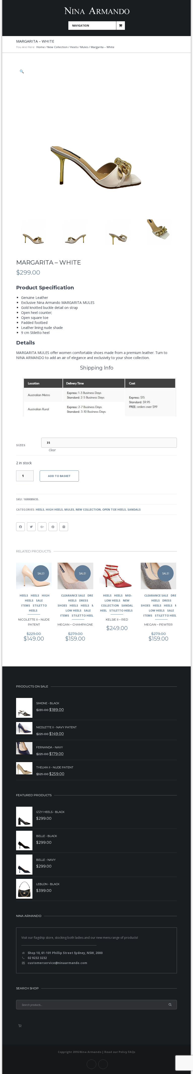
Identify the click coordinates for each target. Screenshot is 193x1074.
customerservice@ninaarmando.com (57, 963)
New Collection (57, 47)
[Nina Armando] (96, 11)
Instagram (103, 1064)
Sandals (134, 509)
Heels (74, 47)
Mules (84, 47)
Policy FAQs (127, 1052)
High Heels (54, 509)
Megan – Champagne (75, 624)
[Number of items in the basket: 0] (20, 1025)
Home (40, 47)
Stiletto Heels (83, 615)
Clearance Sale (73, 595)
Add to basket (59, 476)
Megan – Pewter (158, 624)
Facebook (91, 1064)
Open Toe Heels (114, 509)
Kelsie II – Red (117, 619)
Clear (52, 450)
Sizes (20, 445)
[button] (22, 71)
